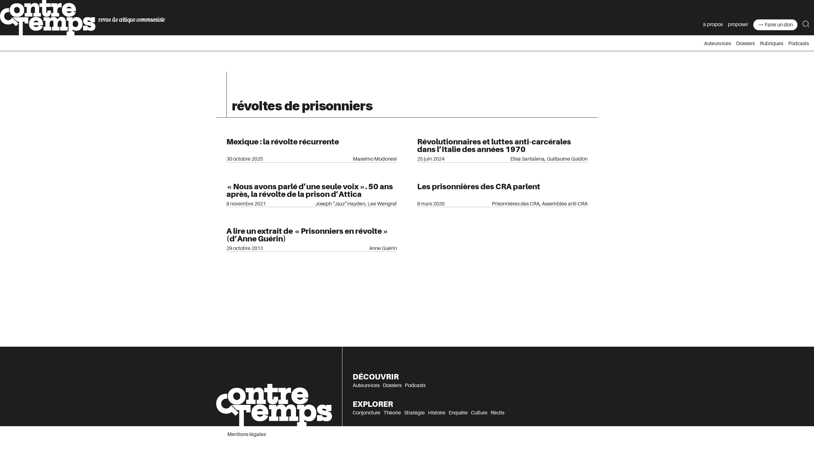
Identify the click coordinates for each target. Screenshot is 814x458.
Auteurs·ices (717, 43)
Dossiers (745, 43)
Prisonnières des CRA (516, 204)
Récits (497, 413)
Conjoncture (366, 413)
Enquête (458, 413)
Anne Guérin (383, 248)
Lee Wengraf (382, 204)
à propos (713, 24)
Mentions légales (246, 434)
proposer (738, 24)
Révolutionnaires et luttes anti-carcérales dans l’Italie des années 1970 (494, 145)
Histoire (436, 413)
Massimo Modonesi (375, 159)
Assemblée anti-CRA (565, 204)
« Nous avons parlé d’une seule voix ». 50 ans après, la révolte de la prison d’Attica (309, 190)
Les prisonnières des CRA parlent (478, 186)
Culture (479, 413)
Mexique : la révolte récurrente (282, 141)
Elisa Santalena (527, 159)
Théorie (392, 413)
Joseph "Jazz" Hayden (340, 204)
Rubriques (771, 43)
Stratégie (414, 413)
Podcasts (798, 43)
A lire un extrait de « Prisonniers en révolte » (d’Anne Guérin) (307, 235)
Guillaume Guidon (567, 159)
